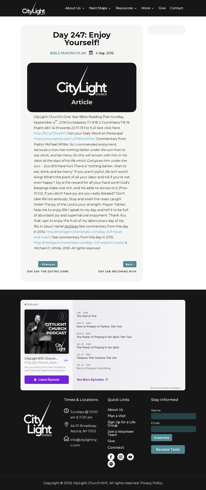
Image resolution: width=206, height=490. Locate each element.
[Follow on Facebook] (111, 456)
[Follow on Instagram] (120, 456)
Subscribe (161, 438)
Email (155, 423)
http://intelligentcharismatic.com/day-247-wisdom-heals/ (79, 243)
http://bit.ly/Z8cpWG (51, 133)
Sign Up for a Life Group (121, 423)
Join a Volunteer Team (121, 433)
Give (111, 441)
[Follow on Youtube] (130, 456)
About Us (115, 410)
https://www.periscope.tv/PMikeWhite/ (65, 139)
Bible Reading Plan (68, 53)
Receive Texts (168, 449)
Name (156, 410)
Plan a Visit (117, 416)
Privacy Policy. (151, 483)
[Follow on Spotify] (111, 463)
